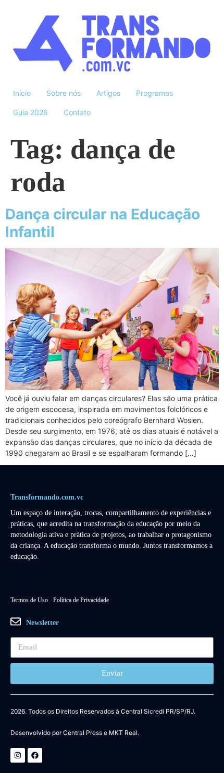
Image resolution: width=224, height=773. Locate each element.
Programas (154, 93)
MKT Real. (124, 733)
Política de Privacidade (81, 600)
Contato (77, 112)
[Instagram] (17, 755)
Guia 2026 (30, 112)
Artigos (108, 93)
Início (22, 93)
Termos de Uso (29, 600)
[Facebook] (35, 755)
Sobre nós (63, 93)
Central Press (82, 733)
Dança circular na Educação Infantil (102, 223)
